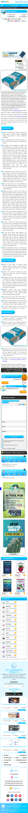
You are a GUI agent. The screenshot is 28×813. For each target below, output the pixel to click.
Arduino (12, 7)
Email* (3, 426)
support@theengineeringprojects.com (15, 785)
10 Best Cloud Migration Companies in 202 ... (14, 747)
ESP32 (6, 7)
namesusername (17, 457)
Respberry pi (23, 755)
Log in (24, 1)
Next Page (22, 391)
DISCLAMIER (24, 810)
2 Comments (23, 16)
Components (8, 641)
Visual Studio (8, 619)
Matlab (7, 633)
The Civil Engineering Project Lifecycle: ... (14, 719)
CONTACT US (14, 811)
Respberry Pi (8, 606)
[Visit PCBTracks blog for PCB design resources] (14, 555)
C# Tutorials (8, 646)
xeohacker (24, 707)
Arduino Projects (18, 110)
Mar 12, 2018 (9, 459)
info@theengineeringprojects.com (15, 781)
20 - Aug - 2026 (7, 750)
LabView (7, 637)
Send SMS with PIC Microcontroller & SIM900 (10, 376)
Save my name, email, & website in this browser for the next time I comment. (13, 441)
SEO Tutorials (8, 655)
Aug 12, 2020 (9, 472)
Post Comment (14, 436)
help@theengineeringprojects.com (15, 783)
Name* (3, 422)
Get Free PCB (15, 5)
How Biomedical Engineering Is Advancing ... (14, 705)
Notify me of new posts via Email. (8, 448)
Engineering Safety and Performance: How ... (14, 732)
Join (26, 1)
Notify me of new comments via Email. (9, 445)
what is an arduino (17, 369)
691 (26, 21)
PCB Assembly (24, 5)
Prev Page (6, 382)
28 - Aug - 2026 (7, 707)
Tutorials (16, 707)
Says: (9, 457)
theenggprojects (15, 774)
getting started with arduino (18, 371)
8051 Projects (8, 624)
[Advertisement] (14, 36)
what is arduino (9, 369)
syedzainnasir (12, 16)
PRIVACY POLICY (16, 810)
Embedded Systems (21, 760)
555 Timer (8, 628)
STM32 (9, 7)
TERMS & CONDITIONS (6, 810)
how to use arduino (7, 371)
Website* (4, 431)
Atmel (17, 757)
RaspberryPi (2, 7)
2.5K (3, 19)
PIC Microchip (8, 615)
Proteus (7, 610)
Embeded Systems (9, 650)
